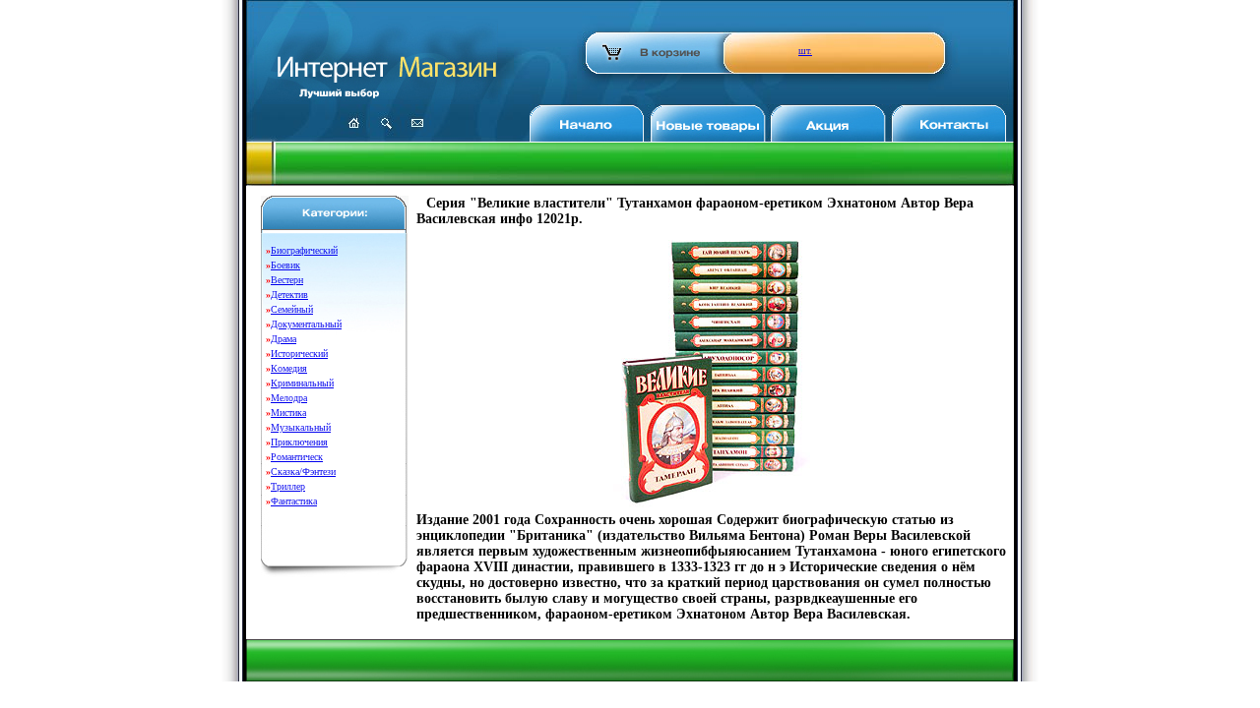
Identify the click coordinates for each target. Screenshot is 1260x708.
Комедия (289, 368)
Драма (283, 338)
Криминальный (302, 383)
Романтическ (297, 456)
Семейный (292, 309)
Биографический (304, 250)
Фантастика (294, 501)
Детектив (289, 294)
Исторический (299, 353)
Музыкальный (301, 427)
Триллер (288, 486)
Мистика (288, 412)
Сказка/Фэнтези (303, 471)
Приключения (299, 442)
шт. (805, 50)
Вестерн (287, 279)
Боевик (285, 265)
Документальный (306, 324)
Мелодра (289, 397)
